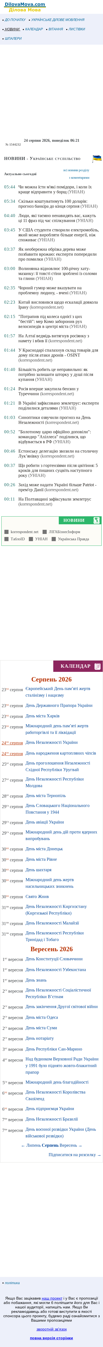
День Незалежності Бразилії (52, 1119)
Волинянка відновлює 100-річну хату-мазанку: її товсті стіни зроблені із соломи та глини (57, 273)
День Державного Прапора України (59, 705)
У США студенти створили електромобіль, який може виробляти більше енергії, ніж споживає (58, 235)
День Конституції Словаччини (54, 958)
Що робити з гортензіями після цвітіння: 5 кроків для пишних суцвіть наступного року (58, 470)
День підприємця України (50, 1108)
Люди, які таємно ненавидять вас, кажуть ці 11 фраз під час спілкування (57, 218)
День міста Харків (43, 715)
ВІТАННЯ (56, 29)
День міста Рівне (41, 859)
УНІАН (40, 539)
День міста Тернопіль (46, 795)
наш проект (52, 1298)
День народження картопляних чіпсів (61, 753)
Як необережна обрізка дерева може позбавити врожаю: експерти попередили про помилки (57, 254)
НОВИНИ (12, 29)
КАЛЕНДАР (34, 29)
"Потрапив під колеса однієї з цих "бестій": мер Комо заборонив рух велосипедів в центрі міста (50, 321)
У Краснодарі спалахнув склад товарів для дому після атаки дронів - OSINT (58, 352)
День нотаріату (40, 1038)
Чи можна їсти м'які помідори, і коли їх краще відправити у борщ (55, 189)
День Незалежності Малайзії (52, 923)
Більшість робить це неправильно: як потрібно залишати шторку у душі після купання (55, 374)
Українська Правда (72, 539)
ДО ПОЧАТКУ (15, 20)
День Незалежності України (52, 742)
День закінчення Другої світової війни (62, 1006)
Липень (33, 1145)
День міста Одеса (42, 1017)
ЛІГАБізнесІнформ (63, 532)
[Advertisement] (51, 91)
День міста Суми (41, 1027)
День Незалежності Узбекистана (56, 969)
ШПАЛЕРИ (13, 39)
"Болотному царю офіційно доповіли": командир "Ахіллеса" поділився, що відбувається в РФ (54, 436)
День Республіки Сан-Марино (54, 1049)
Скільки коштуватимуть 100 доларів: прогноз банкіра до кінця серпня (52, 204)
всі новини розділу (76, 170)
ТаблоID (17, 539)
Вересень (68, 1145)
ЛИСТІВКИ (77, 29)
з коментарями (79, 178)
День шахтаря (38, 869)
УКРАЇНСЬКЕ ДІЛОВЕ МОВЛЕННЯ (57, 20)
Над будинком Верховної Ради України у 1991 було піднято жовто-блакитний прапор (62, 1066)
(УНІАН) (76, 191)
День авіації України (45, 822)
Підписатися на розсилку (75, 1154)
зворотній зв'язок (52, 1329)
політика (12, 1283)
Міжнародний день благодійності (57, 1082)
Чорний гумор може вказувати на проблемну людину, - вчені (50, 290)
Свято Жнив (37, 896)
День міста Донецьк (44, 848)
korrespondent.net (23, 532)
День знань (36, 980)
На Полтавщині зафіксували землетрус (54, 499)
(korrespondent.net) (46, 307)
